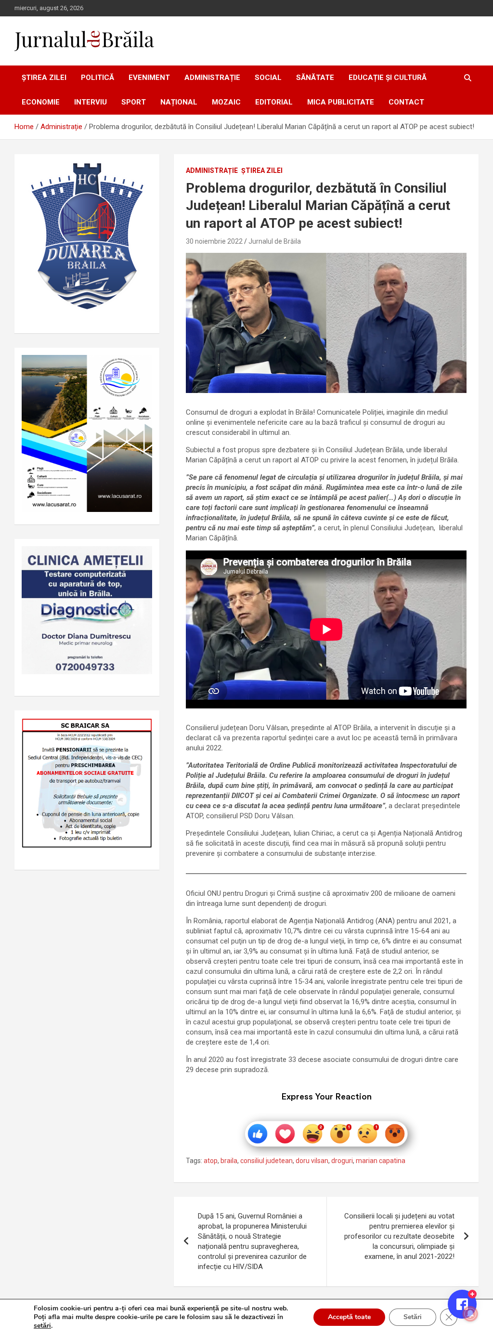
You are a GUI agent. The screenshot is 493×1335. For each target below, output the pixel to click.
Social (268, 77)
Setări (412, 1317)
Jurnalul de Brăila (274, 241)
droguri (342, 1161)
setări (42, 1326)
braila (229, 1161)
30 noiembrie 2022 (214, 241)
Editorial (274, 102)
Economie (41, 102)
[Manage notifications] (470, 1314)
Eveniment (149, 77)
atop (211, 1161)
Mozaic (226, 102)
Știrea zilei (44, 77)
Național (178, 102)
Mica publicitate (340, 102)
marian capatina (380, 1161)
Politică (97, 77)
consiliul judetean (266, 1161)
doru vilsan (312, 1161)
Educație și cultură (388, 77)
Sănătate (315, 77)
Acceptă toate (349, 1317)
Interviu (90, 102)
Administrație (212, 77)
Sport (133, 102)
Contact (406, 102)
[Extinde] (139, 558)
